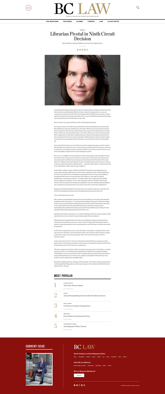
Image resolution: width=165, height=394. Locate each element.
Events (66, 293)
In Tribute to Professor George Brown (77, 306)
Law (101, 21)
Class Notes (113, 21)
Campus (91, 21)
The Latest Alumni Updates (73, 285)
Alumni (79, 21)
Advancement (91, 365)
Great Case (67, 313)
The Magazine (52, 21)
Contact (109, 365)
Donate (104, 365)
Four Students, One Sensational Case (77, 316)
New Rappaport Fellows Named (75, 326)
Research (82, 30)
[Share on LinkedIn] (82, 50)
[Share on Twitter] (80, 50)
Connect (124, 356)
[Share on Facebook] (77, 50)
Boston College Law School (80, 365)
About (119, 356)
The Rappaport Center (70, 324)
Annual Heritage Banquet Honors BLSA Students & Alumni (85, 296)
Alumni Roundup (68, 283)
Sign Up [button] (79, 375)
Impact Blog (98, 365)
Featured (67, 21)
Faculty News (67, 303)
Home (75, 356)
